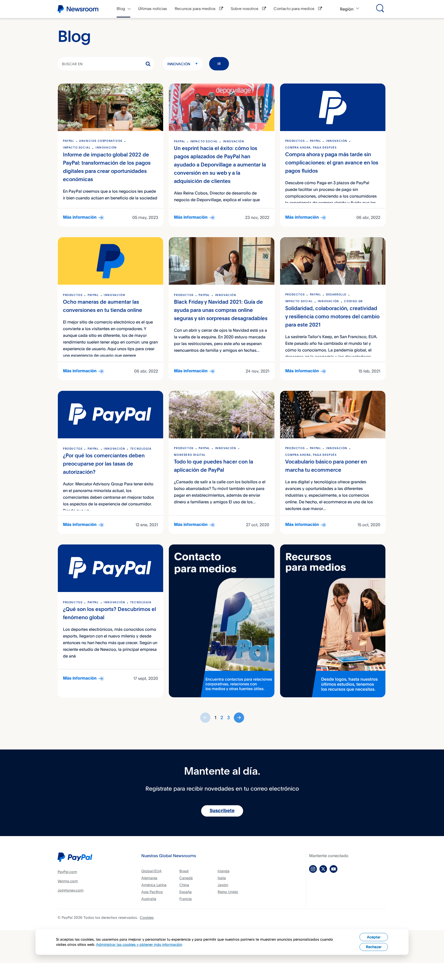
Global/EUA (151, 871)
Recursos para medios (196, 9)
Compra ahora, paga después (311, 147)
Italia (222, 878)
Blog (121, 9)
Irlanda (223, 871)
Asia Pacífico (152, 892)
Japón (223, 885)
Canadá (186, 878)
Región (346, 9)
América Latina (153, 885)
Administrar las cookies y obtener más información (139, 944)
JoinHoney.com (71, 890)
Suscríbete (222, 811)
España (185, 892)
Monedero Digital (190, 455)
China (184, 885)
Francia (185, 898)
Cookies (147, 917)
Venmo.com (68, 881)
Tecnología (141, 449)
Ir (219, 63)
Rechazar (374, 947)
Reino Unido (228, 892)
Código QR (353, 301)
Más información (80, 217)
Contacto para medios (295, 9)
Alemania (149, 878)
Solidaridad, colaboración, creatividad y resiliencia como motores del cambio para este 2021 (332, 317)
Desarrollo (336, 294)
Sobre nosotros (245, 9)
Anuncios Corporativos (101, 141)
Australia (148, 898)
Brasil (184, 871)
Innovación (178, 64)
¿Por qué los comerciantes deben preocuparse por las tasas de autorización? (104, 464)
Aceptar (374, 937)
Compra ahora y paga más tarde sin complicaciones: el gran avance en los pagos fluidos (331, 163)
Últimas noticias (152, 9)
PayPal (68, 141)
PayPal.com (67, 871)
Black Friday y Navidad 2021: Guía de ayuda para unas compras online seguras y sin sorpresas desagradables (220, 310)
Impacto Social (76, 147)
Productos (295, 141)
